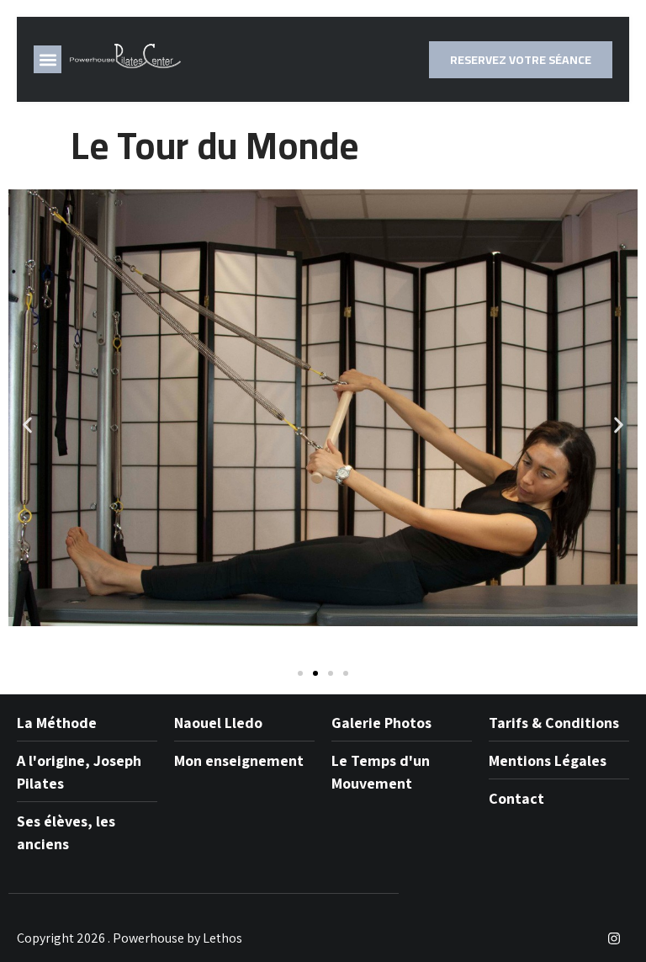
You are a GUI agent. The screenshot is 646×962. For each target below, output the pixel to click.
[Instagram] (614, 938)
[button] (47, 59)
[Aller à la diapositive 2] (315, 673)
